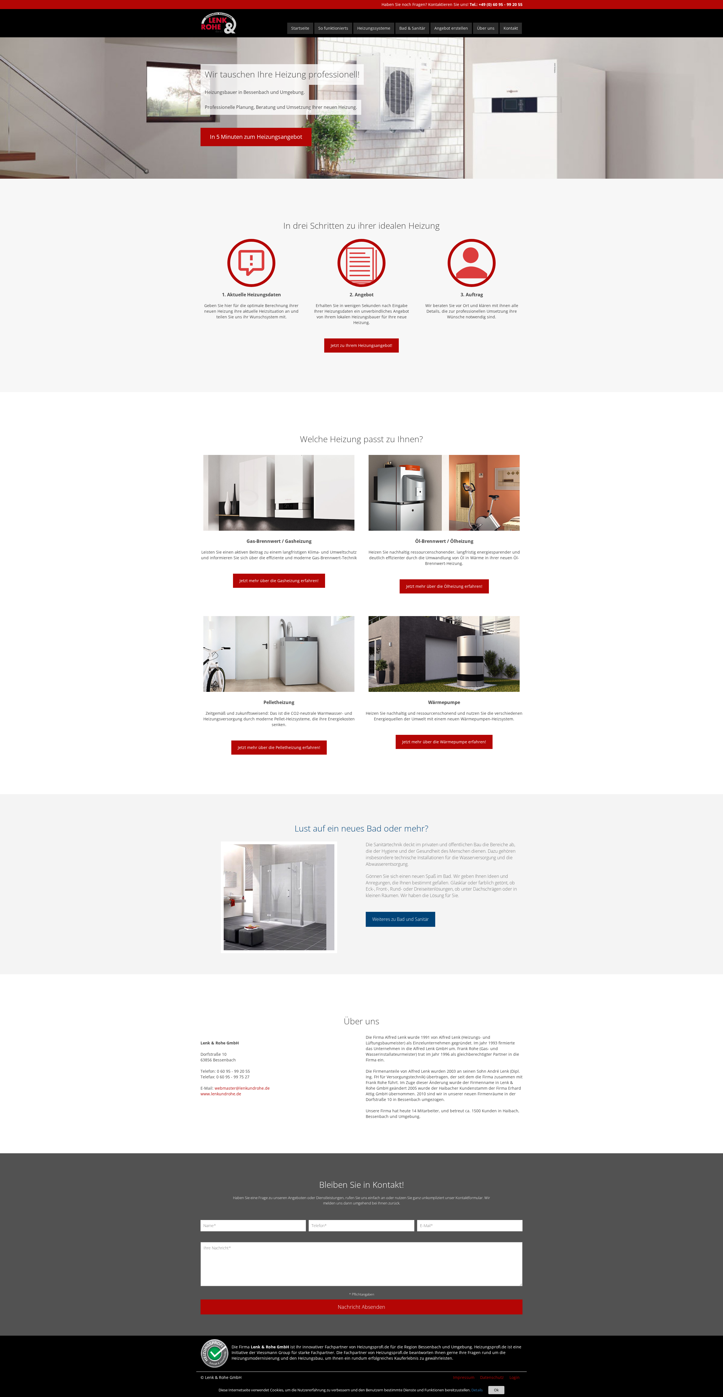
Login (514, 1377)
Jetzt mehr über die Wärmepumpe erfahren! (444, 741)
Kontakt (511, 28)
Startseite (300, 28)
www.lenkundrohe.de (221, 1093)
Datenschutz (492, 1377)
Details (477, 1389)
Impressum (463, 1377)
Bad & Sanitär (412, 28)
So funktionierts (333, 28)
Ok (496, 1389)
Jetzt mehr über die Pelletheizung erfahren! (279, 747)
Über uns (486, 28)
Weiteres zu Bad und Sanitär (400, 919)
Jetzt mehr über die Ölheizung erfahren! (444, 586)
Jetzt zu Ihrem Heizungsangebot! (361, 345)
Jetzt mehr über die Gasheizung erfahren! (279, 580)
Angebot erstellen (451, 28)
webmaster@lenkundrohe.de (242, 1088)
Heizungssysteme (373, 28)
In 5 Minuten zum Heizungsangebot (256, 137)
